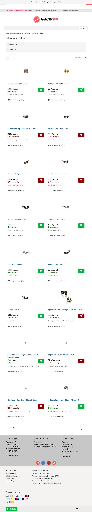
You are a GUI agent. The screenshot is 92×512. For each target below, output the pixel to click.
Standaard (78, 57)
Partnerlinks (38, 442)
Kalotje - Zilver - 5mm (56, 219)
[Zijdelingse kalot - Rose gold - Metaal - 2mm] (66, 297)
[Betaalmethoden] (17, 499)
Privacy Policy (66, 456)
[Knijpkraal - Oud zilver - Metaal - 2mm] (26, 388)
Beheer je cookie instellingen (40, 2)
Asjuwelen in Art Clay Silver (41, 481)
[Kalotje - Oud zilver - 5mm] (66, 162)
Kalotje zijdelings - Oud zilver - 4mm (21, 129)
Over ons (65, 442)
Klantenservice (67, 444)
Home (7, 33)
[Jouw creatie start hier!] (46, 19)
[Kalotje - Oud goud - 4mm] (26, 162)
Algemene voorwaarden (70, 451)
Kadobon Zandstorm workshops (45, 447)
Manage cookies (55, 2)
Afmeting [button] (10, 49)
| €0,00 (12, 509)
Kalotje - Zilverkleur (15, 264)
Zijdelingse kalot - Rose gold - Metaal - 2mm (65, 310)
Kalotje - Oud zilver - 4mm (58, 129)
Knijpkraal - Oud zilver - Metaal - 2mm (22, 400)
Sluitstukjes (27, 33)
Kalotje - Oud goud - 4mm (18, 174)
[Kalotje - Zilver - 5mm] (66, 207)
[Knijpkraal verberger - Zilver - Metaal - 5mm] (66, 388)
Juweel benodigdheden (16, 33)
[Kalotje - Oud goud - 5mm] (26, 207)
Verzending (65, 449)
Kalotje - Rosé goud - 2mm (18, 83)
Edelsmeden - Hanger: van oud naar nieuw (46, 483)
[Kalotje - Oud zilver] (66, 252)
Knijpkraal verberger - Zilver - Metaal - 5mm (65, 400)
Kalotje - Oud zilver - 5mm (58, 174)
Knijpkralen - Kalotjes (37, 33)
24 (85, 57)
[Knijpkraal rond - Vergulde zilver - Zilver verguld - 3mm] (26, 343)
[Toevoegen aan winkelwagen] (41, 90)
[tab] (46, 44)
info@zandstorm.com (13, 449)
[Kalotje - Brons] (26, 297)
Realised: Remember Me (40, 474)
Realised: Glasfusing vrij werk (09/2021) (45, 476)
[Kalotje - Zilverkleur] (26, 252)
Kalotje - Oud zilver (55, 264)
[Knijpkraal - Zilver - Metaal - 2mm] (66, 343)
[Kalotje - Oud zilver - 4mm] (66, 116)
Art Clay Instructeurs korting (43, 444)
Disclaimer (65, 454)
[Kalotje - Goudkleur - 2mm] (66, 71)
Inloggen (82, 28)
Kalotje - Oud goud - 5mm (18, 219)
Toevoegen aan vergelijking (16, 100)
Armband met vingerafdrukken (42, 478)
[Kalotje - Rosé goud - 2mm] (26, 71)
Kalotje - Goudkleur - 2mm (58, 83)
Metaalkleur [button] (11, 44)
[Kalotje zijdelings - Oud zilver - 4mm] (26, 116)
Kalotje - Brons (13, 310)
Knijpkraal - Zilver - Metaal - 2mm (61, 355)
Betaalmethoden (67, 447)
